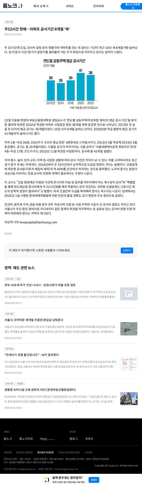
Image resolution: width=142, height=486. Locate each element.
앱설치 (94, 479)
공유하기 (127, 250)
